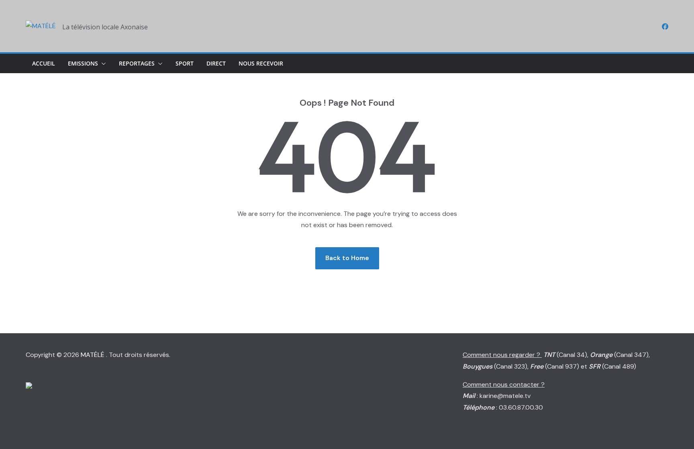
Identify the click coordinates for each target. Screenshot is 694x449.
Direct (216, 63)
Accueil (43, 63)
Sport (185, 63)
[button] (102, 63)
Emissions (83, 63)
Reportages (137, 63)
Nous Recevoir (261, 63)
